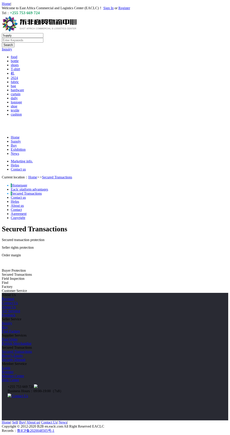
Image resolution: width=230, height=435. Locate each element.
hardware (17, 90)
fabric (15, 82)
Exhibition (18, 149)
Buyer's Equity (12, 356)
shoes (15, 65)
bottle (15, 61)
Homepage (19, 185)
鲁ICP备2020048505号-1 (35, 431)
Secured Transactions (57, 177)
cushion (16, 114)
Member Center (13, 376)
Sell (15, 422)
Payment (8, 299)
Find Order (10, 339)
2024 (14, 78)
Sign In (108, 8)
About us (17, 205)
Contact (16, 210)
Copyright (18, 218)
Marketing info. (22, 161)
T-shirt (15, 69)
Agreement (19, 214)
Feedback (8, 315)
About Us (9, 307)
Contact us (18, 169)
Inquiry (7, 49)
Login (6, 368)
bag (13, 86)
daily (14, 98)
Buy (14, 145)
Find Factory (11, 331)
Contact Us (10, 303)
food (14, 57)
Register (124, 8)
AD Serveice (11, 311)
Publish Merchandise (16, 343)
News (15, 153)
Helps (15, 165)
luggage (16, 102)
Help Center (10, 380)
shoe (14, 106)
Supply (16, 141)
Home (6, 4)
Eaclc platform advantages (29, 189)
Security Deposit (13, 360)
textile (15, 110)
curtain (15, 94)
